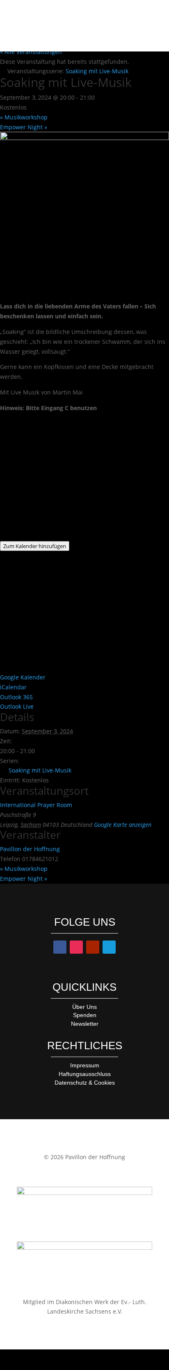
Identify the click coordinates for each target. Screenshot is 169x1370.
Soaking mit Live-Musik (40, 770)
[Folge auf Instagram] (76, 947)
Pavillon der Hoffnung (30, 849)
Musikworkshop (24, 117)
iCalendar (13, 687)
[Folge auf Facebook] (59, 947)
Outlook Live (17, 706)
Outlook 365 (16, 697)
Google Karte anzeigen (122, 825)
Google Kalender (23, 677)
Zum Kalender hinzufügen (34, 546)
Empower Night (23, 127)
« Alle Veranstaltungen (31, 52)
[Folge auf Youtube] (92, 947)
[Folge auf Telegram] (109, 947)
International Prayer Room (36, 805)
